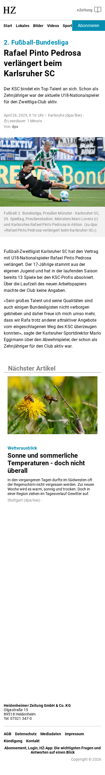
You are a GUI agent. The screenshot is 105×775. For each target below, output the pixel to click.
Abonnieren (88, 25)
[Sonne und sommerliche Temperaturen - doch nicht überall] (52, 406)
